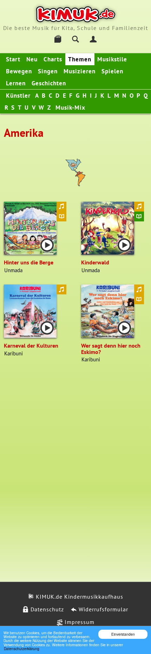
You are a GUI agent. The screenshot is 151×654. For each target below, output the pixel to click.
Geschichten (49, 83)
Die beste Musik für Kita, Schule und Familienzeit (75, 27)
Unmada (13, 270)
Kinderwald (95, 262)
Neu (32, 59)
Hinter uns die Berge (28, 262)
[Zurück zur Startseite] (75, 14)
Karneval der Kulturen (31, 345)
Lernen (16, 83)
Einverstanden (123, 634)
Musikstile (112, 59)
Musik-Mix (70, 107)
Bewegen (19, 71)
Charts (53, 59)
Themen (79, 59)
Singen (48, 71)
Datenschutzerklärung (21, 648)
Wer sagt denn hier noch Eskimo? (110, 348)
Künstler (18, 95)
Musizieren (80, 71)
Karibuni (13, 353)
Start (13, 59)
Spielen (112, 71)
